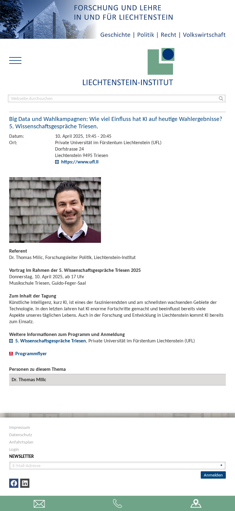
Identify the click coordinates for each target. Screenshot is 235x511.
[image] (128, 66)
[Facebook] (13, 483)
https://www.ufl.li (80, 162)
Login (14, 449)
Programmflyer (31, 353)
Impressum (19, 427)
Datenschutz (20, 434)
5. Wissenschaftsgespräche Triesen (50, 341)
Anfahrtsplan (21, 442)
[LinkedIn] (24, 483)
